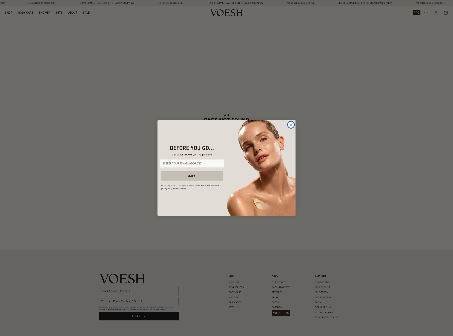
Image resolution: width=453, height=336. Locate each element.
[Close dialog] (291, 125)
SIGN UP (192, 175)
